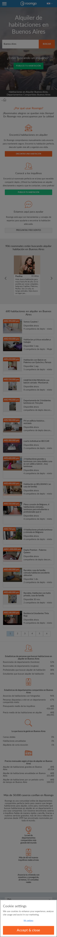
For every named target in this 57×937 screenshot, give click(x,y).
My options (28, 921)
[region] (28, 918)
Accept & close (28, 930)
